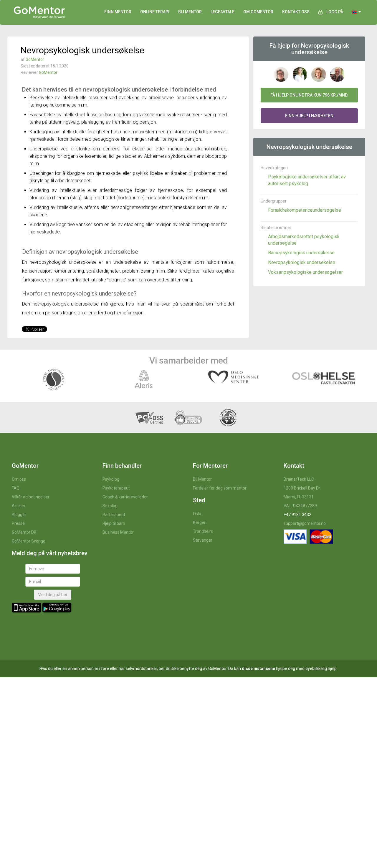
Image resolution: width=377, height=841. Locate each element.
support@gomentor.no (305, 523)
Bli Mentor (202, 479)
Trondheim (203, 531)
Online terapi (154, 11)
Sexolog (110, 505)
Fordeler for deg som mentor (220, 488)
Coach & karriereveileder (125, 497)
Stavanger (202, 540)
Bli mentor (190, 11)
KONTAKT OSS (296, 11)
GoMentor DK (24, 532)
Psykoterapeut (116, 488)
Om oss (19, 479)
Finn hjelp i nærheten (309, 115)
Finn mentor (117, 11)
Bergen (199, 522)
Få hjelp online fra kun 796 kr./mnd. (309, 95)
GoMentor (35, 59)
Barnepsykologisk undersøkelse (301, 253)
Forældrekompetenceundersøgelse (304, 210)
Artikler (18, 505)
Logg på (334, 11)
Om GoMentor (258, 11)
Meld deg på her (52, 594)
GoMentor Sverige (28, 541)
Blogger (19, 514)
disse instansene (258, 668)
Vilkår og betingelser (30, 497)
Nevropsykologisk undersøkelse (301, 262)
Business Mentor (118, 532)
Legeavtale (222, 11)
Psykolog (110, 479)
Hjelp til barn (113, 523)
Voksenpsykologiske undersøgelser (305, 272)
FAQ (15, 488)
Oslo (197, 513)
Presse (18, 523)
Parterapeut (113, 514)
